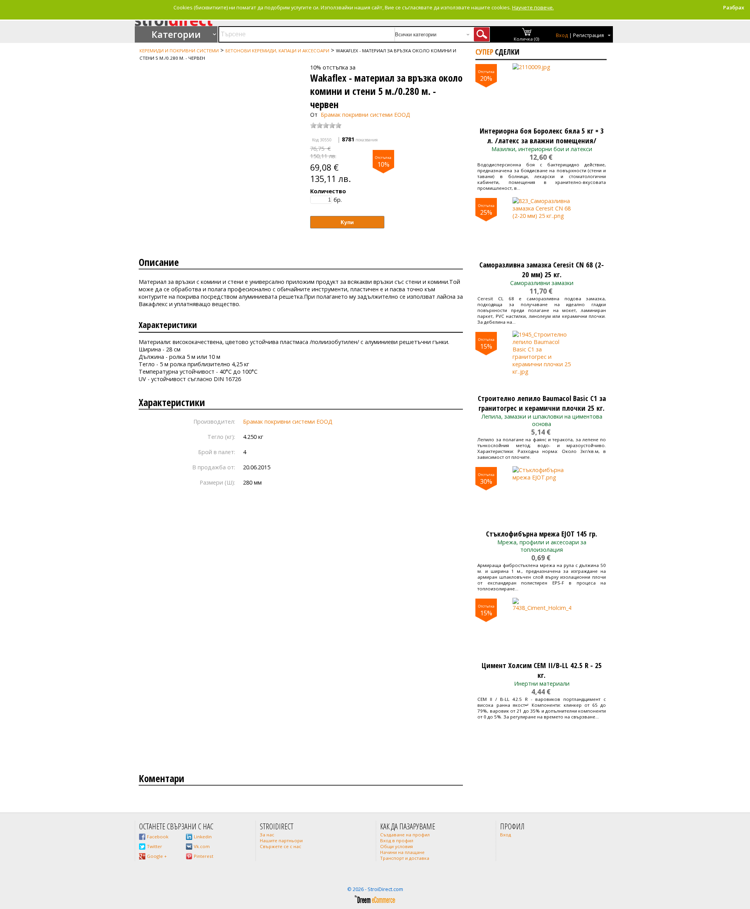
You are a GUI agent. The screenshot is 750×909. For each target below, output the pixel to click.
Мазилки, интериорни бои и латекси (541, 149)
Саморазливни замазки (541, 283)
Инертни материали (542, 683)
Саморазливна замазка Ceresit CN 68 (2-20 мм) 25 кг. (541, 269)
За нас (267, 835)
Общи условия (396, 846)
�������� (151, 65)
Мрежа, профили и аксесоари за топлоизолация (541, 545)
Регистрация (588, 35)
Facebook (157, 836)
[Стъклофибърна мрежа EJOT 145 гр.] (541, 495)
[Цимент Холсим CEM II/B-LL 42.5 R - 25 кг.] (541, 627)
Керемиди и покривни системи (179, 50)
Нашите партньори (281, 840)
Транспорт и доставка (404, 858)
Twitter (154, 846)
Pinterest (203, 856)
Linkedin (203, 836)
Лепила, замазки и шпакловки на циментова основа (541, 420)
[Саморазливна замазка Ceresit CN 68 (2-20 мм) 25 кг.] (541, 226)
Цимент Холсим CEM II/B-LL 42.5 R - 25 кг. (542, 670)
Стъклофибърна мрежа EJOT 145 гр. (541, 533)
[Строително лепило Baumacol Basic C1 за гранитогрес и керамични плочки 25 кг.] (541, 360)
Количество (328, 191)
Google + (157, 856)
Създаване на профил (405, 835)
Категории (176, 34)
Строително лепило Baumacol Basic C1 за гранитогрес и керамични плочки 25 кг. (542, 403)
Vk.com (202, 846)
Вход (562, 35)
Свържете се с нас (280, 846)
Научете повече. (533, 7)
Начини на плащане (402, 852)
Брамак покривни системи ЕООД (365, 114)
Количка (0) (526, 39)
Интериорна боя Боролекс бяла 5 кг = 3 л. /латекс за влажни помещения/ (542, 135)
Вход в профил (396, 840)
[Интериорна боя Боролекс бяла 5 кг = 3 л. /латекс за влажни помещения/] (541, 92)
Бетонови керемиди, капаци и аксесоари (277, 50)
